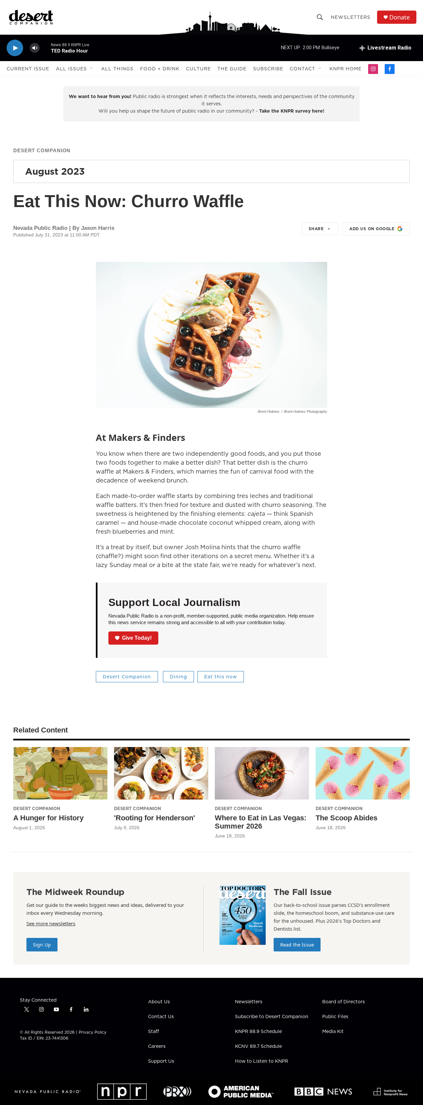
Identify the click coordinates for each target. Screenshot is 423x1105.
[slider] (45, 47)
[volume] (34, 48)
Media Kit (333, 1031)
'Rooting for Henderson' (154, 818)
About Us (159, 1002)
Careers (157, 1046)
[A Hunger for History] (60, 773)
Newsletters (350, 17)
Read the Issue (297, 945)
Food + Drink (159, 68)
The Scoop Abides (346, 818)
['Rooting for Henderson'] (161, 773)
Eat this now (220, 676)
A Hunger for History (48, 818)
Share (316, 229)
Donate (399, 17)
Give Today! (137, 638)
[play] (15, 48)
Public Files (335, 1016)
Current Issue (28, 68)
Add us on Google (371, 229)
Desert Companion (41, 150)
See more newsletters (50, 923)
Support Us (161, 1061)
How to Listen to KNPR (261, 1061)
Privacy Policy (92, 1032)
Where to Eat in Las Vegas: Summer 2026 (260, 822)
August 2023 (55, 171)
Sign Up (42, 945)
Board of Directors (343, 1002)
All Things (117, 68)
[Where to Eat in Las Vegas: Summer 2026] (262, 773)
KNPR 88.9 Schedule (258, 1031)
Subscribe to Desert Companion (271, 1016)
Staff (153, 1031)
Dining (178, 676)
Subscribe (268, 68)
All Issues (71, 68)
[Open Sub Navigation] (92, 68)
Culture (198, 68)
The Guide (232, 68)
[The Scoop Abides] (363, 773)
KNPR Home (345, 68)
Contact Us (161, 1016)
